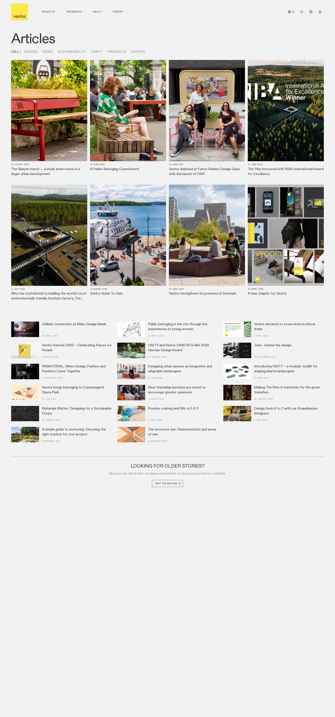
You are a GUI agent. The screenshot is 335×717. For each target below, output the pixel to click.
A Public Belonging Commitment (114, 169)
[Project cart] (311, 12)
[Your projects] (320, 12)
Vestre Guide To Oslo (106, 293)
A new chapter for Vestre (267, 293)
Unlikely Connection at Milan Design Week (74, 324)
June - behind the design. (273, 345)
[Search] (302, 12)
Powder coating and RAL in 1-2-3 (173, 408)
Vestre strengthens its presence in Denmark (202, 293)
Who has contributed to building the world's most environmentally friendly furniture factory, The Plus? (49, 298)
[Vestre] (19, 11)
